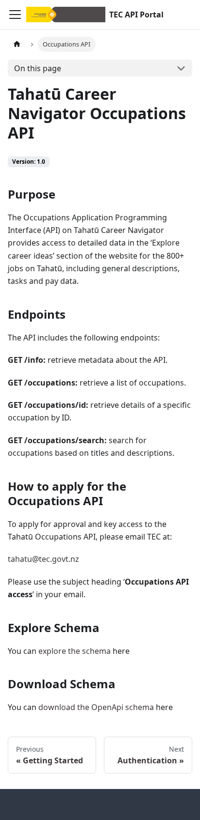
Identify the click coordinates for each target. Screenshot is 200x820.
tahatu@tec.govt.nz (43, 559)
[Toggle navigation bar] (15, 14)
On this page (37, 68)
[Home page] (17, 44)
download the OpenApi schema (96, 707)
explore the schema (74, 651)
